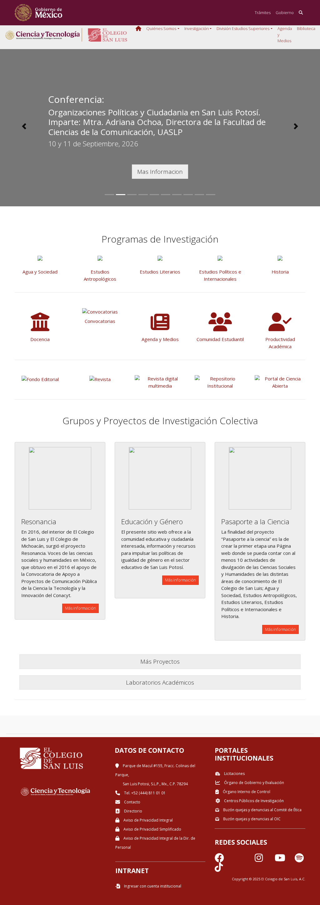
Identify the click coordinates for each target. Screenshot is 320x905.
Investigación (196, 28)
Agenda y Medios (285, 34)
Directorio (132, 811)
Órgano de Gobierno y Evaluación (253, 782)
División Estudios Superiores (243, 28)
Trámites (263, 12)
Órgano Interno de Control (246, 791)
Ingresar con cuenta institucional (152, 886)
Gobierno (285, 12)
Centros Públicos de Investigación (253, 800)
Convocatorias (100, 321)
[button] (24, 126)
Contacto (131, 802)
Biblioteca (306, 28)
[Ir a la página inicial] (38, 13)
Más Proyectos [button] (160, 661)
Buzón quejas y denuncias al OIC (251, 819)
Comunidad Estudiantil (220, 339)
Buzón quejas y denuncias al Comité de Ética (262, 809)
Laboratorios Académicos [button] (160, 682)
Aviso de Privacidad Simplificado (151, 829)
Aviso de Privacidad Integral (147, 820)
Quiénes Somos (161, 28)
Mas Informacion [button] (160, 171)
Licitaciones (234, 773)
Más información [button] (80, 608)
